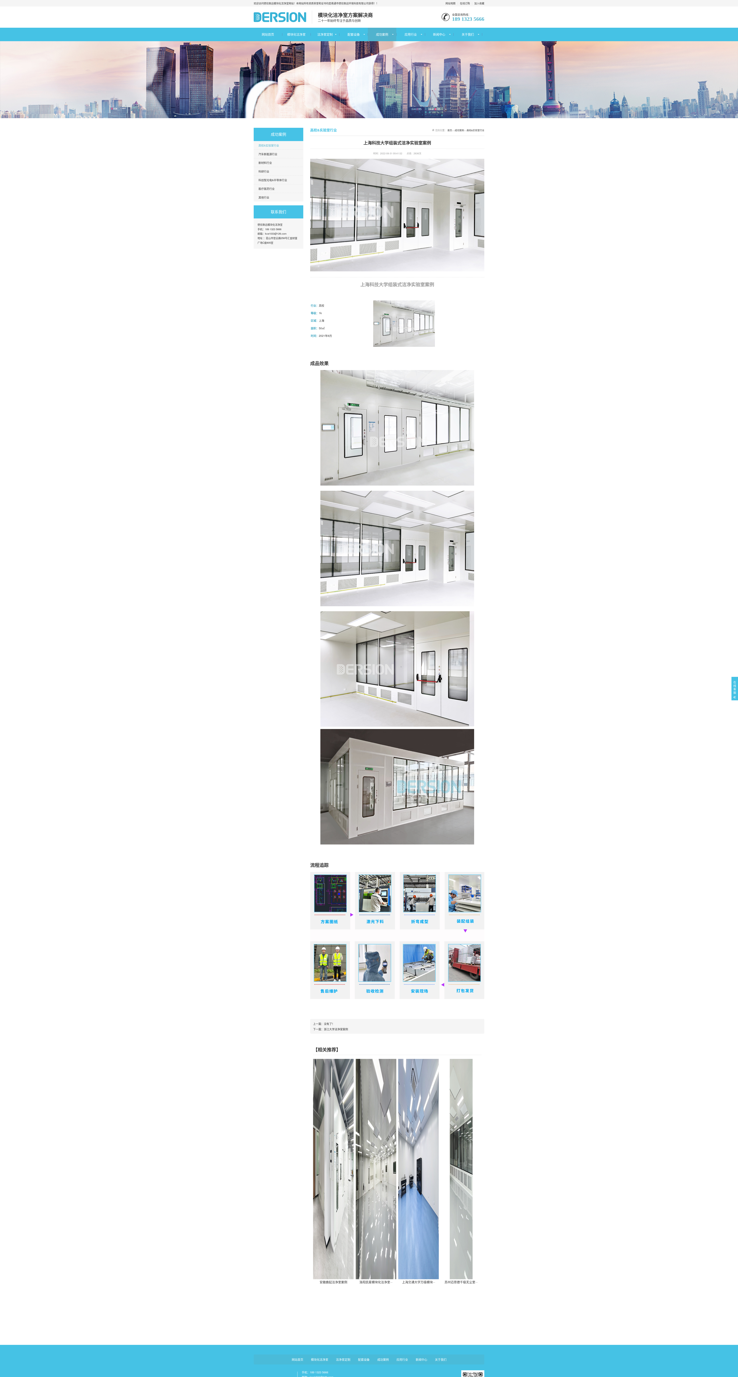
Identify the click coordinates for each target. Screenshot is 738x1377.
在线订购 (465, 3)
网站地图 (450, 3)
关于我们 (468, 34)
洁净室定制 (325, 34)
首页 (449, 130)
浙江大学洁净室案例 (336, 1029)
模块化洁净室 (296, 34)
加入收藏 (479, 3)
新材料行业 (265, 163)
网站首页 (268, 34)
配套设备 (353, 34)
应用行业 (411, 34)
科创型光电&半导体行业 (272, 180)
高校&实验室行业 (268, 145)
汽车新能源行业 (267, 154)
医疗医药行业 (266, 189)
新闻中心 (439, 34)
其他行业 (263, 197)
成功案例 (382, 34)
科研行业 (263, 171)
